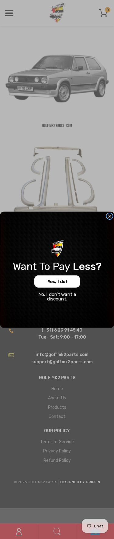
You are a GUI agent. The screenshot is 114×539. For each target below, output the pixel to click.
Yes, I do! (57, 281)
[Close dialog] (109, 216)
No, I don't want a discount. (57, 296)
